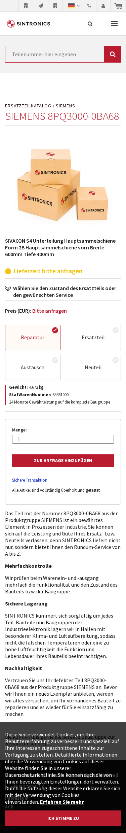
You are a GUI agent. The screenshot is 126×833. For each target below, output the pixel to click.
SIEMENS (65, 106)
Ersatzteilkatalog (28, 106)
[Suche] (90, 23)
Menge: (19, 430)
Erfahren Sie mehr (62, 801)
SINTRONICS (28, 23)
